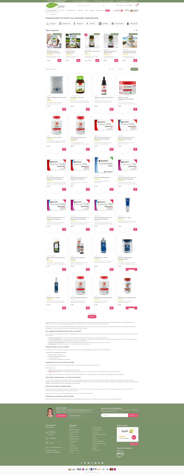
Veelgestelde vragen (74, 439)
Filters (133, 69)
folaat (119, 381)
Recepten (91, 10)
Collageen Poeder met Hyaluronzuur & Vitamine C (54, 52)
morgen (84, 1)
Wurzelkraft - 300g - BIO (77, 97)
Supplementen (53, 14)
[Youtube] (88, 463)
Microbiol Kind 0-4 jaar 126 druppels (78, 258)
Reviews (71, 443)
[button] (120, 5)
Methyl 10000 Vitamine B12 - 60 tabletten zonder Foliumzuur (55, 178)
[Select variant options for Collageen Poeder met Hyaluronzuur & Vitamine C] (59, 60)
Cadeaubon (80, 10)
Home (47, 14)
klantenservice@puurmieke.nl (55, 447)
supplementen (88, 349)
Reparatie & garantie (74, 436)
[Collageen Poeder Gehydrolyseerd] (73, 41)
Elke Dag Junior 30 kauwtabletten (127, 297)
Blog (86, 10)
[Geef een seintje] (131, 269)
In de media (95, 432)
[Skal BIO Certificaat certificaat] (79, 469)
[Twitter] (85, 463)
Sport (47, 365)
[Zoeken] (103, 5)
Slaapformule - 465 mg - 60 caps (92, 52)
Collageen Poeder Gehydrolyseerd (70, 52)
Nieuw (62, 10)
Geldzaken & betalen (74, 429)
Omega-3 (51, 371)
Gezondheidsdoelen (71, 10)
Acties (107, 10)
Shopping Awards (97, 427)
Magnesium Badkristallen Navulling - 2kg (56, 98)
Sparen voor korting (73, 450)
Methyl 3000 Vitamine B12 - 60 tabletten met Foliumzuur (126, 138)
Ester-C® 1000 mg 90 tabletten (79, 297)
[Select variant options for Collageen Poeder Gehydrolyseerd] (78, 60)
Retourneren (72, 434)
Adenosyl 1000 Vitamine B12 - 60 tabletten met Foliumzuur (103, 218)
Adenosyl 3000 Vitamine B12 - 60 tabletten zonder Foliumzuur (127, 178)
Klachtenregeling (73, 441)
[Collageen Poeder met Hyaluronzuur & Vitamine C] (54, 41)
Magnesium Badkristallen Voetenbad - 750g (125, 258)
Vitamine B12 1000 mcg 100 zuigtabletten (78, 138)
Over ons (71, 452)
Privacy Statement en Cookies (99, 443)
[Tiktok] (95, 463)
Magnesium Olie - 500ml (100, 257)
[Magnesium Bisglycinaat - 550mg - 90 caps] (111, 41)
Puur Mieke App (96, 450)
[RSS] (102, 463)
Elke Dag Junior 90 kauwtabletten (103, 297)
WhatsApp (51, 443)
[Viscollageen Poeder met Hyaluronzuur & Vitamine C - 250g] (130, 41)
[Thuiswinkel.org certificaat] (134, 10)
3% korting (123, 1)
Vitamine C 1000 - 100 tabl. (54, 137)
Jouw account (72, 446)
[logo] (56, 5)
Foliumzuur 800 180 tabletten (102, 177)
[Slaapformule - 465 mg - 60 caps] (92, 41)
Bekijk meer (132, 444)
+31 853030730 (52, 438)
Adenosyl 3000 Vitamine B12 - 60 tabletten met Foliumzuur (56, 218)
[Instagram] (92, 463)
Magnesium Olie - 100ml (53, 297)
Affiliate (94, 436)
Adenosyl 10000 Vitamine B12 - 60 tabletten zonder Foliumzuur (80, 218)
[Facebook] (82, 463)
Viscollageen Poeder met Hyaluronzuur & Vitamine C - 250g (130, 52)
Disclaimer (95, 446)
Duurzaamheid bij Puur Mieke (99, 434)
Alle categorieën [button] (52, 10)
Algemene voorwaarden (98, 441)
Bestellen (71, 427)
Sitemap (94, 448)
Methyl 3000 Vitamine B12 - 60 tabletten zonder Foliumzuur (102, 138)
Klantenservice (99, 10)
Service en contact (73, 448)
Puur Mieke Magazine (97, 429)
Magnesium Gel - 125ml (124, 217)
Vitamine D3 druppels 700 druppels (103, 97)
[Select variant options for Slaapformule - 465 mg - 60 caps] (97, 60)
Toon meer (92, 316)
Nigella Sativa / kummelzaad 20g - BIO (56, 258)
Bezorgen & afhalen (73, 432)
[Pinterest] (99, 463)
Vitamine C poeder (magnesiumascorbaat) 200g (125, 98)
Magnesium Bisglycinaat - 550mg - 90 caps (110, 52)
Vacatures (95, 439)
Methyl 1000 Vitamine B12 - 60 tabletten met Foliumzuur (79, 178)
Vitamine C (57, 381)
